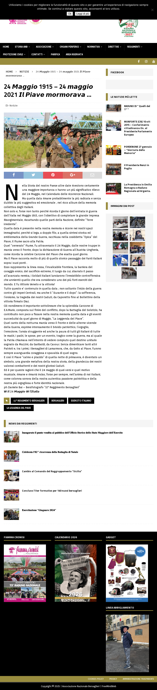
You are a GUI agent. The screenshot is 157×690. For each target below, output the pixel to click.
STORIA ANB (21, 46)
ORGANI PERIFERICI (69, 46)
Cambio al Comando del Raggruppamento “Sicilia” (52, 471)
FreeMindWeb (109, 686)
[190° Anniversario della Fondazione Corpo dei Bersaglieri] (137, 222)
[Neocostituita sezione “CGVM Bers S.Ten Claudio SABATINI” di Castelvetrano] (120, 222)
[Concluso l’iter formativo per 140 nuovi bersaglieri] (11, 495)
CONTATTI (37, 54)
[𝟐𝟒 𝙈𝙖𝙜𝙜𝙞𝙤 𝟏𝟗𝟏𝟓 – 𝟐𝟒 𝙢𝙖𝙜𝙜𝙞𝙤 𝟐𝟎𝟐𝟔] (120, 247)
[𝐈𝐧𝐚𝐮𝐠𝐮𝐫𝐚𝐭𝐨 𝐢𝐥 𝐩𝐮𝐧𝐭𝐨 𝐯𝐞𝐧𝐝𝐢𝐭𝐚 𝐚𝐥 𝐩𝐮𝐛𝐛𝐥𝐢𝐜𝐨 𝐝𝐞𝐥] (11, 436)
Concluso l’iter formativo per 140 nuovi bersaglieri (52, 491)
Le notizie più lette (124, 97)
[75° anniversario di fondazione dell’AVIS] (137, 260)
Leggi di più (82, 13)
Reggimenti (133, 46)
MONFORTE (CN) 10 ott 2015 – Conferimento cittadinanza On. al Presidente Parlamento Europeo (138, 128)
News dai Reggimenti (23, 423)
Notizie (13, 105)
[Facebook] (138, 61)
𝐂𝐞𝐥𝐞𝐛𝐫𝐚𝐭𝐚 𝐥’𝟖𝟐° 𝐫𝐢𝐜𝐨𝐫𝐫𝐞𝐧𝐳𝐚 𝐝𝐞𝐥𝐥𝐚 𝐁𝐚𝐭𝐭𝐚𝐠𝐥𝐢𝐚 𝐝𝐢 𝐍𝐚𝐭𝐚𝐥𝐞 (50, 452)
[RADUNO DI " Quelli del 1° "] (113, 108)
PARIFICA (55, 54)
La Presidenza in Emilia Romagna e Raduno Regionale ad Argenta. (138, 188)
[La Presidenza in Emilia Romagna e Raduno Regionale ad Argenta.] (113, 188)
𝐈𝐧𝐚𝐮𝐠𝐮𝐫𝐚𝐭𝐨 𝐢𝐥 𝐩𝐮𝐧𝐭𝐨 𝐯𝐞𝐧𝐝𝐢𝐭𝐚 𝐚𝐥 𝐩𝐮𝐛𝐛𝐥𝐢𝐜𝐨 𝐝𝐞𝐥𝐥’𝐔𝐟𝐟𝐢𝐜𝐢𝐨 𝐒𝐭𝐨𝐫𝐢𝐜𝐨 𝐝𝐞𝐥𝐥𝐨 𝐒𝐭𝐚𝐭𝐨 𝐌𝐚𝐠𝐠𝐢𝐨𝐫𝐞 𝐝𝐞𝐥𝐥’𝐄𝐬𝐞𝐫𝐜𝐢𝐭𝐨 (72, 432)
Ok (69, 13)
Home (6, 46)
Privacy (113, 679)
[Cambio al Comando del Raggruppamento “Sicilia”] (11, 475)
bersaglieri (58, 400)
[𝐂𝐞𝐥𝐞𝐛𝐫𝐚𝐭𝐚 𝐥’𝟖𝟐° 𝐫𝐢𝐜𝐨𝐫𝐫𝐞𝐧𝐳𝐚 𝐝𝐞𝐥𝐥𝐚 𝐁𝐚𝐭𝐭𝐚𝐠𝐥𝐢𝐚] (11, 456)
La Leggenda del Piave (19, 407)
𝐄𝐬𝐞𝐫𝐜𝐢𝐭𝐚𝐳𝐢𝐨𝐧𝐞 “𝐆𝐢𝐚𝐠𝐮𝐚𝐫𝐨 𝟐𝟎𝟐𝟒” (39, 510)
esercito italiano (81, 400)
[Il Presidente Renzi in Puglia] (113, 169)
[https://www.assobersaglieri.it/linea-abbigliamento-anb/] (127, 670)
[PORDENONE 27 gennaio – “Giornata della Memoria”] (113, 150)
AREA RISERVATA (74, 54)
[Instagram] (146, 61)
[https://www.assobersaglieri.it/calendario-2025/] (75, 599)
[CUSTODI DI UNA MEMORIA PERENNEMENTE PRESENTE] (120, 235)
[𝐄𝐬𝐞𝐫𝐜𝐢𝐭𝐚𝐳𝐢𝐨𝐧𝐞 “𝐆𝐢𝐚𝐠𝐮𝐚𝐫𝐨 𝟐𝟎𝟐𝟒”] (11, 514)
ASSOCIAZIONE (43, 46)
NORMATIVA (93, 46)
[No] (152, 10)
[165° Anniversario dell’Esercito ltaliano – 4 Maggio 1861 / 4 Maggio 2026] (120, 260)
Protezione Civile (13, 54)
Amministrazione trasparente (138, 679)
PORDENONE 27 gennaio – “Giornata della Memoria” (138, 150)
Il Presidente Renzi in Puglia (136, 166)
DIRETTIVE (113, 46)
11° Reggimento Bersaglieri (29, 400)
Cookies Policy (96, 679)
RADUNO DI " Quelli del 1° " (137, 107)
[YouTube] (153, 61)
